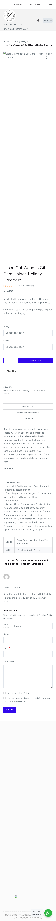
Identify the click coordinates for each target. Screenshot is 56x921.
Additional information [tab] (28, 413)
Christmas (22, 391)
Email (6, 648)
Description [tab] (27, 406)
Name (7, 634)
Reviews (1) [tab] (28, 419)
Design (6, 326)
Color (6, 340)
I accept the (18, 693)
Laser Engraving (38, 391)
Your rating (6, 625)
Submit (9, 709)
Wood (6, 393)
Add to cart (35, 360)
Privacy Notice (25, 915)
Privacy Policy (23, 693)
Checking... (13, 371)
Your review (10, 661)
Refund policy (35, 917)
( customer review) (26, 286)
